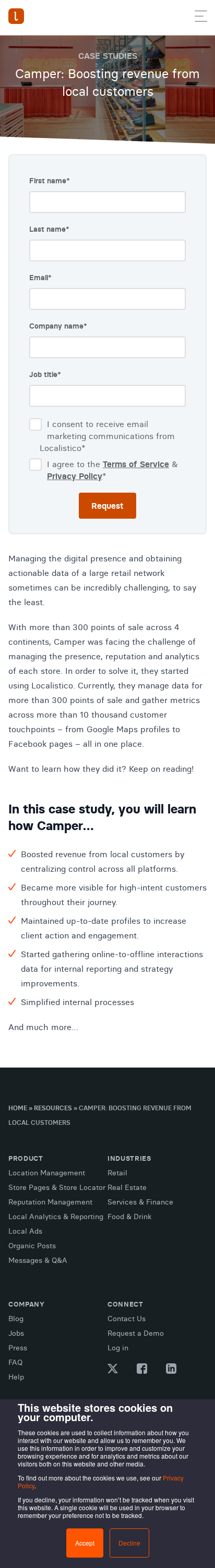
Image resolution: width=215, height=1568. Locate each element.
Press (17, 1347)
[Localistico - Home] (16, 16)
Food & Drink (129, 1216)
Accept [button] (84, 1542)
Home (17, 1108)
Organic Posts (32, 1245)
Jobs (16, 1333)
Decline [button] (129, 1542)
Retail (117, 1172)
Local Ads (25, 1231)
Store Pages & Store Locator (56, 1187)
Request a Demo (136, 1333)
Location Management (46, 1172)
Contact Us (127, 1318)
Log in (118, 1347)
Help (16, 1377)
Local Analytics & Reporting (55, 1216)
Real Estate (127, 1187)
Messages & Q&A (37, 1260)
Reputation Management (50, 1202)
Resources (53, 1108)
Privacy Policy (74, 476)
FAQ (15, 1362)
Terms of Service (136, 464)
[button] (201, 18)
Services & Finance (140, 1202)
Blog (15, 1318)
